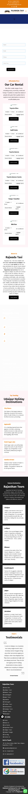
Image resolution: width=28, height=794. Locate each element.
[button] (11, 27)
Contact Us (7, 737)
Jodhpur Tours (8, 690)
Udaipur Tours (8, 730)
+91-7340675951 (14, 1)
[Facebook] (12, 6)
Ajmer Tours (7, 711)
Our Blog (6, 734)
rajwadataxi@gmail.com (15, 4)
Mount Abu (7, 687)
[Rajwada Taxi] (14, 11)
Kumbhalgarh (7, 694)
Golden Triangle (8, 732)
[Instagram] (14, 6)
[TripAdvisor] (16, 6)
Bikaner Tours (8, 692)
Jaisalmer (6, 699)
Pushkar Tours (8, 704)
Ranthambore (8, 706)
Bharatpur (7, 713)
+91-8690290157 (14, 3)
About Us (6, 722)
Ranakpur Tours (8, 709)
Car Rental (7, 725)
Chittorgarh (7, 702)
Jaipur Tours (7, 697)
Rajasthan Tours (8, 727)
